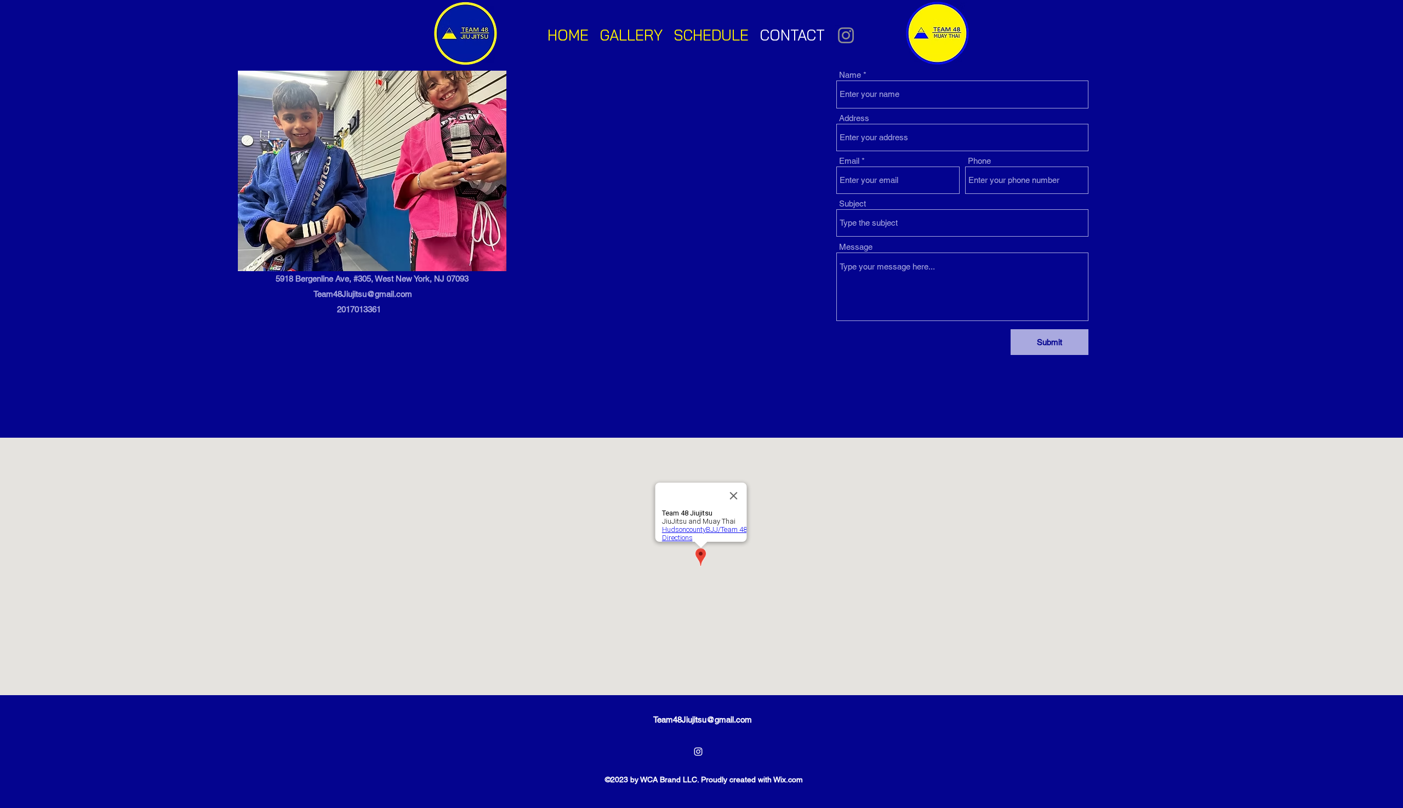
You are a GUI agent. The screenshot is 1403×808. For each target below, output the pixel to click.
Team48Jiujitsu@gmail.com (362, 294)
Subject (852, 203)
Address (854, 118)
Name (850, 75)
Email (849, 161)
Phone (979, 161)
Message (855, 247)
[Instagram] (846, 35)
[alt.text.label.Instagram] (698, 751)
